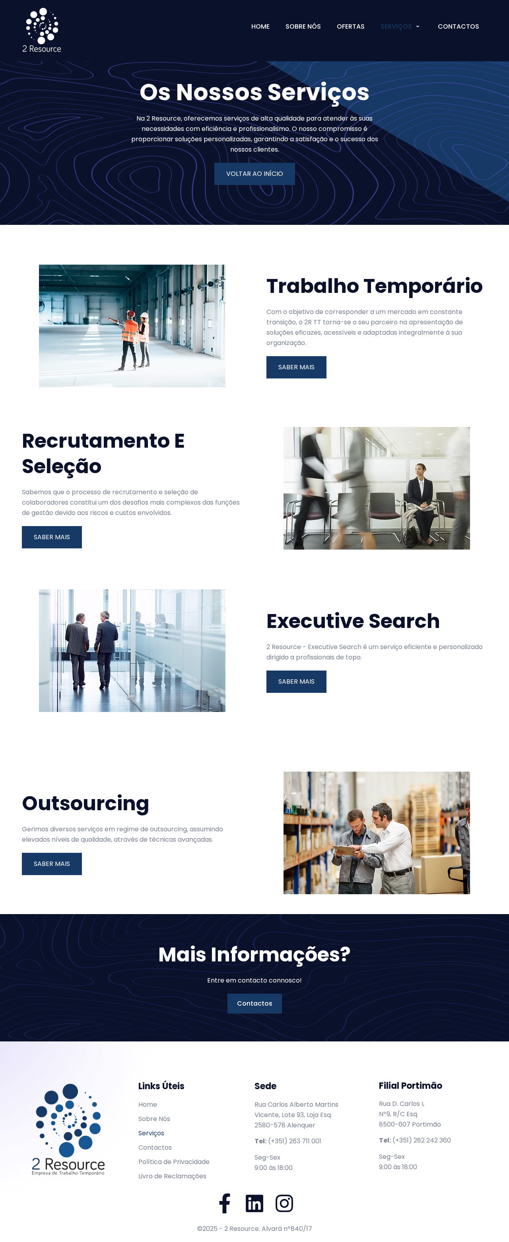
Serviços (396, 26)
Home (260, 26)
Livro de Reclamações (172, 1176)
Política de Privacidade (174, 1161)
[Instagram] (284, 1203)
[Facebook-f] (225, 1203)
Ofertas (351, 26)
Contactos (458, 26)
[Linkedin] (254, 1203)
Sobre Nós (303, 26)
